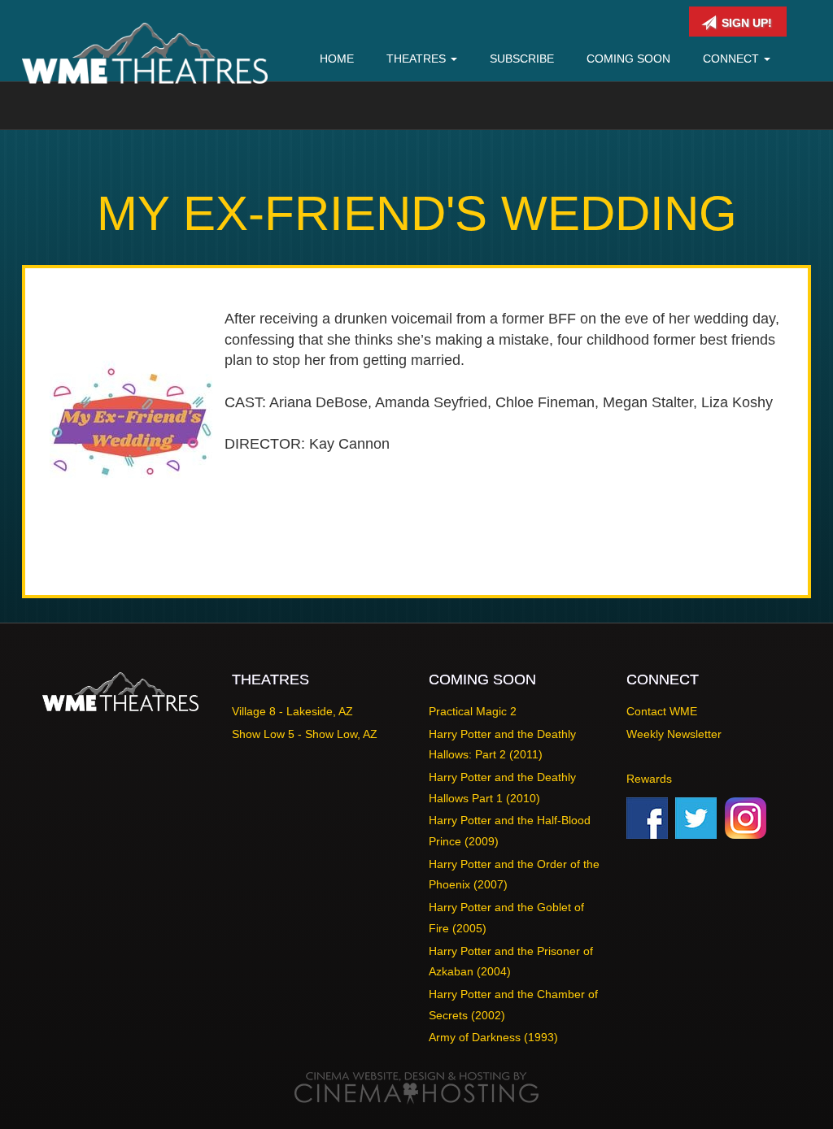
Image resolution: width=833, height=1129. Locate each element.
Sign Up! (745, 22)
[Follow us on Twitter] (696, 816)
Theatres (417, 58)
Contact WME (661, 711)
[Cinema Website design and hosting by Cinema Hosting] (416, 1087)
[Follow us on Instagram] (745, 816)
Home (337, 58)
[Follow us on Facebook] (647, 816)
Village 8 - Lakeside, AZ (292, 711)
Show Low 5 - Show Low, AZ (304, 733)
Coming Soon (628, 58)
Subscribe (522, 58)
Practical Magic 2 (473, 711)
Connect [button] (732, 58)
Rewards (649, 778)
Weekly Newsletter (674, 733)
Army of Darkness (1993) (493, 1037)
